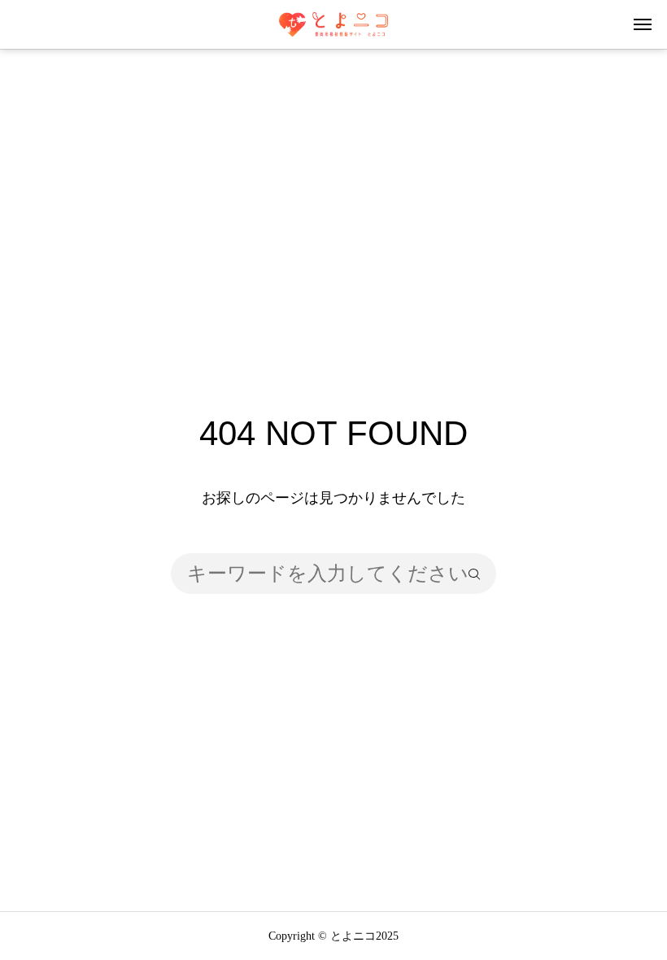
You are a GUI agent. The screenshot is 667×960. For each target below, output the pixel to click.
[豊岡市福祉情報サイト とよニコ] (333, 24)
